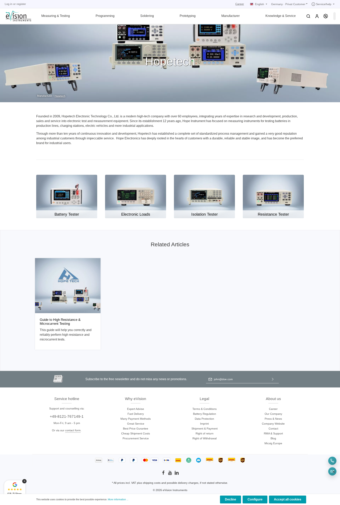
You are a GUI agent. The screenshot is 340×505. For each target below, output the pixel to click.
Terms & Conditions (204, 408)
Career (239, 4)
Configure (255, 499)
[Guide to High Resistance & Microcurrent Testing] (68, 285)
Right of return (204, 433)
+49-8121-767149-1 (67, 416)
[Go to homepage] (16, 15)
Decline (230, 499)
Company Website (273, 423)
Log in (8, 4)
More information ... (118, 499)
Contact (273, 428)
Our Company (273, 413)
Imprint (204, 423)
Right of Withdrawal (204, 438)
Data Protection (204, 418)
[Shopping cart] (334, 16)
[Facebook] (163, 474)
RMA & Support (273, 433)
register (21, 4)
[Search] (308, 16)
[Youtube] (170, 474)
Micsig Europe (273, 443)
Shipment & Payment (204, 428)
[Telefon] (332, 461)
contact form (73, 430)
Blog (273, 438)
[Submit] (273, 379)
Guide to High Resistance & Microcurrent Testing (60, 322)
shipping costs (152, 482)
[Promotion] (326, 16)
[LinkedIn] (177, 474)
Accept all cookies (287, 499)
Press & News (273, 418)
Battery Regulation (204, 413)
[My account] (317, 16)
